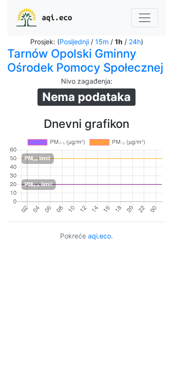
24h (135, 42)
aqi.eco (57, 17)
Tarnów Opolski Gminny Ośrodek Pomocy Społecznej (85, 61)
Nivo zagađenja (86, 81)
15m (102, 42)
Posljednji (74, 42)
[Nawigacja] (144, 17)
